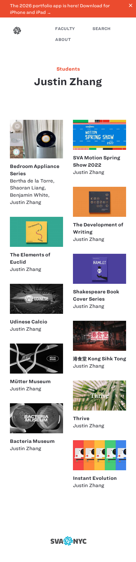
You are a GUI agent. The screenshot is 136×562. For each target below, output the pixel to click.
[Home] (17, 31)
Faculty (65, 28)
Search (101, 28)
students (68, 69)
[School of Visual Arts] (68, 540)
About (63, 39)
